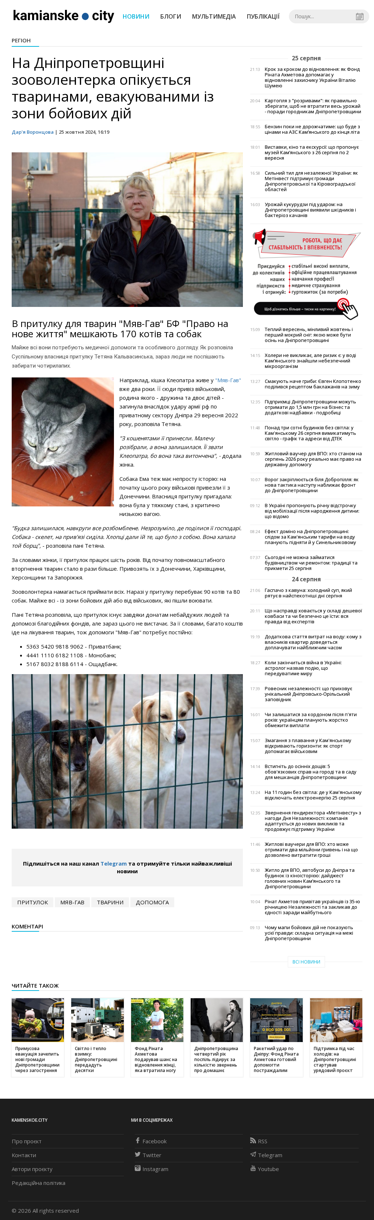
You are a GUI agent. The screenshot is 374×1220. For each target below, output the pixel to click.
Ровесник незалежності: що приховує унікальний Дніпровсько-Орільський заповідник (308, 694)
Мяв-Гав (72, 902)
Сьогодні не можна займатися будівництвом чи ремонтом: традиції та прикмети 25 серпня (311, 563)
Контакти (24, 1155)
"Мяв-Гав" (228, 380)
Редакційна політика (38, 1182)
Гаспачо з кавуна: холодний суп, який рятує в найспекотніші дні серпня (308, 593)
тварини (110, 902)
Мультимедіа (214, 16)
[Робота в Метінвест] (306, 274)
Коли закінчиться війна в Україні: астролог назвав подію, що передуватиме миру (303, 668)
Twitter (151, 1155)
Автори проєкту (32, 1169)
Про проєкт (27, 1141)
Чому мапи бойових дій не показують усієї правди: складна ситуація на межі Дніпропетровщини (309, 933)
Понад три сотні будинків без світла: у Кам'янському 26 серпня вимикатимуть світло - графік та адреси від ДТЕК (310, 433)
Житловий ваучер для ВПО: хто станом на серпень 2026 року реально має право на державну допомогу (313, 459)
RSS (262, 1141)
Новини (136, 16)
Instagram (155, 1169)
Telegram (113, 863)
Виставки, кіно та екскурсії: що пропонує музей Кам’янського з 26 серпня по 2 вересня (312, 152)
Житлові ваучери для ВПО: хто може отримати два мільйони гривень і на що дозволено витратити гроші (311, 849)
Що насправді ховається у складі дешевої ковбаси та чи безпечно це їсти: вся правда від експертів (313, 616)
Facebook (154, 1141)
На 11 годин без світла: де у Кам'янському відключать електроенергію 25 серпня (313, 795)
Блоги (170, 16)
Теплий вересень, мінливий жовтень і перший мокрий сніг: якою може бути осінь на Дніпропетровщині (309, 335)
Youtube (268, 1169)
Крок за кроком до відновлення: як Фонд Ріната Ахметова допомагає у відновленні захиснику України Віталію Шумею (312, 77)
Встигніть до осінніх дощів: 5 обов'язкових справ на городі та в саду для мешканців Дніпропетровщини (310, 772)
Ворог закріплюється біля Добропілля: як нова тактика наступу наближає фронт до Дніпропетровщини (312, 485)
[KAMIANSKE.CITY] (64, 16)
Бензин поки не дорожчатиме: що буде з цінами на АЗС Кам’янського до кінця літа (312, 129)
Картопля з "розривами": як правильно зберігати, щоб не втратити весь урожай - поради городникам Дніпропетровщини (313, 106)
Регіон (21, 40)
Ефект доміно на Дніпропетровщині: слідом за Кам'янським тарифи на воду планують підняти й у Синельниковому (310, 537)
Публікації (263, 16)
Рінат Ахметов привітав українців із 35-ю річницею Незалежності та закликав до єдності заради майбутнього (312, 907)
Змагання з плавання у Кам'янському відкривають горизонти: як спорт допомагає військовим (308, 746)
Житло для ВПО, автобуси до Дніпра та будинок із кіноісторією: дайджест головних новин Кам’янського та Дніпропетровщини (310, 878)
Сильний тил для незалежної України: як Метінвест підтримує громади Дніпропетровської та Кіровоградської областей (311, 181)
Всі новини (306, 962)
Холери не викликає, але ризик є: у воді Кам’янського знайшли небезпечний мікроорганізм (310, 361)
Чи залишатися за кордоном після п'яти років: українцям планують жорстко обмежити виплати (311, 720)
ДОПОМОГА (152, 902)
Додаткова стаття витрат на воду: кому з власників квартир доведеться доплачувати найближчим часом (313, 642)
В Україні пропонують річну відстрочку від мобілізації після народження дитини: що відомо (312, 511)
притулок (32, 902)
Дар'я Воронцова (33, 132)
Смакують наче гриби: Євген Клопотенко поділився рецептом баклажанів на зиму (313, 384)
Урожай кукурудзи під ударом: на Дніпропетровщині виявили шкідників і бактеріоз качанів (310, 210)
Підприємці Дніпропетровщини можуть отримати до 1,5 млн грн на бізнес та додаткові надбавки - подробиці (310, 407)
